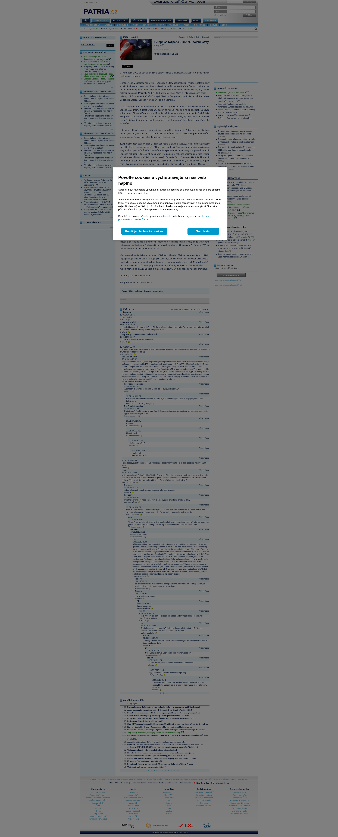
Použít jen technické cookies (144, 231)
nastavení (164, 216)
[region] (170, 203)
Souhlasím (203, 231)
